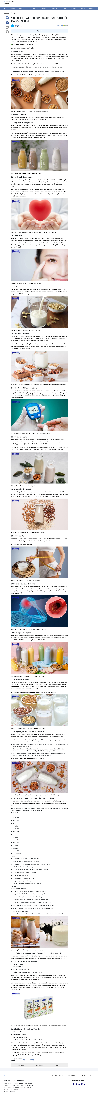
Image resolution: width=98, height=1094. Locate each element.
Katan (17, 25)
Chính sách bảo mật (72, 1075)
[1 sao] (24, 1060)
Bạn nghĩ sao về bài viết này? (16, 1059)
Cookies (84, 1075)
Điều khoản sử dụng (57, 1075)
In (58, 1065)
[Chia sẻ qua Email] (7, 27)
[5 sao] (33, 1060)
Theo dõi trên (59, 25)
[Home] (7, 17)
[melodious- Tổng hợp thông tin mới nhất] (10, 4)
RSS (91, 1075)
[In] (7, 31)
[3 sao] (28, 1060)
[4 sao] (31, 1060)
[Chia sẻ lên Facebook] (7, 22)
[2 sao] (26, 1060)
